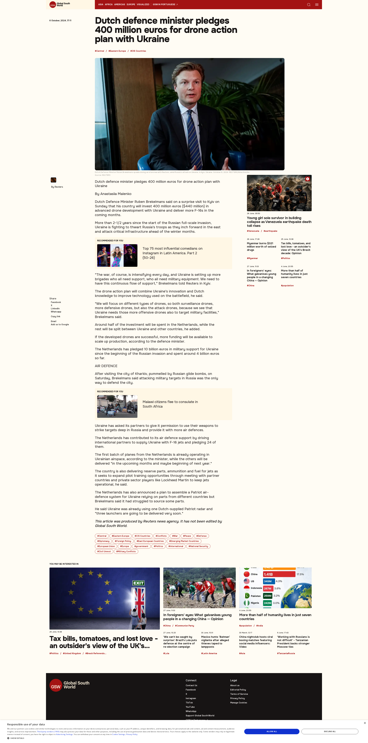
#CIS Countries (138, 51)
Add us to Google (60, 324)
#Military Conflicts (126, 551)
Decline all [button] (330, 731)
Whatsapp (56, 311)
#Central (99, 51)
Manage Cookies (238, 702)
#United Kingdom (72, 653)
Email (53, 321)
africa (109, 4)
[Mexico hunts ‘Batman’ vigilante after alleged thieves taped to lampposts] (218, 642)
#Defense (201, 536)
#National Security (198, 546)
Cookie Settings (118, 734)
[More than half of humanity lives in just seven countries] (296, 275)
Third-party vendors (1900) (48, 731)
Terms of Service (239, 694)
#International (175, 546)
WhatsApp (191, 711)
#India (259, 626)
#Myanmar (252, 258)
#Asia (242, 653)
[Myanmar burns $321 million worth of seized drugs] (262, 248)
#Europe (124, 546)
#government (141, 546)
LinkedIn (55, 308)
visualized (143, 4)
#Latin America (209, 653)
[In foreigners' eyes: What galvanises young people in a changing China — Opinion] (262, 275)
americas (119, 4)
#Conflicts (161, 536)
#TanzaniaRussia (286, 653)
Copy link (55, 316)
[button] (121, 738)
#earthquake (270, 231)
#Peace (187, 536)
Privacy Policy (237, 698)
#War (175, 536)
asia (100, 4)
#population (287, 286)
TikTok (189, 702)
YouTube (190, 707)
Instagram (191, 698)
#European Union (106, 546)
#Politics (158, 546)
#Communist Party (184, 626)
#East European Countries (150, 541)
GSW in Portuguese (164, 4)
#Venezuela (253, 231)
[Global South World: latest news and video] (70, 4)
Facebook (56, 302)
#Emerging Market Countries (184, 541)
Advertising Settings (64, 734)
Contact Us (191, 685)
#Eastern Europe (117, 51)
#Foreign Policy (123, 541)
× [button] (365, 723)
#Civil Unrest (104, 551)
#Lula (166, 653)
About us (234, 685)
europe (131, 4)
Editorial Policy (238, 689)
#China (250, 286)
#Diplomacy (103, 541)
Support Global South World (200, 715)
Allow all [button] (272, 731)
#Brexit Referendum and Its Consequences (96, 653)
